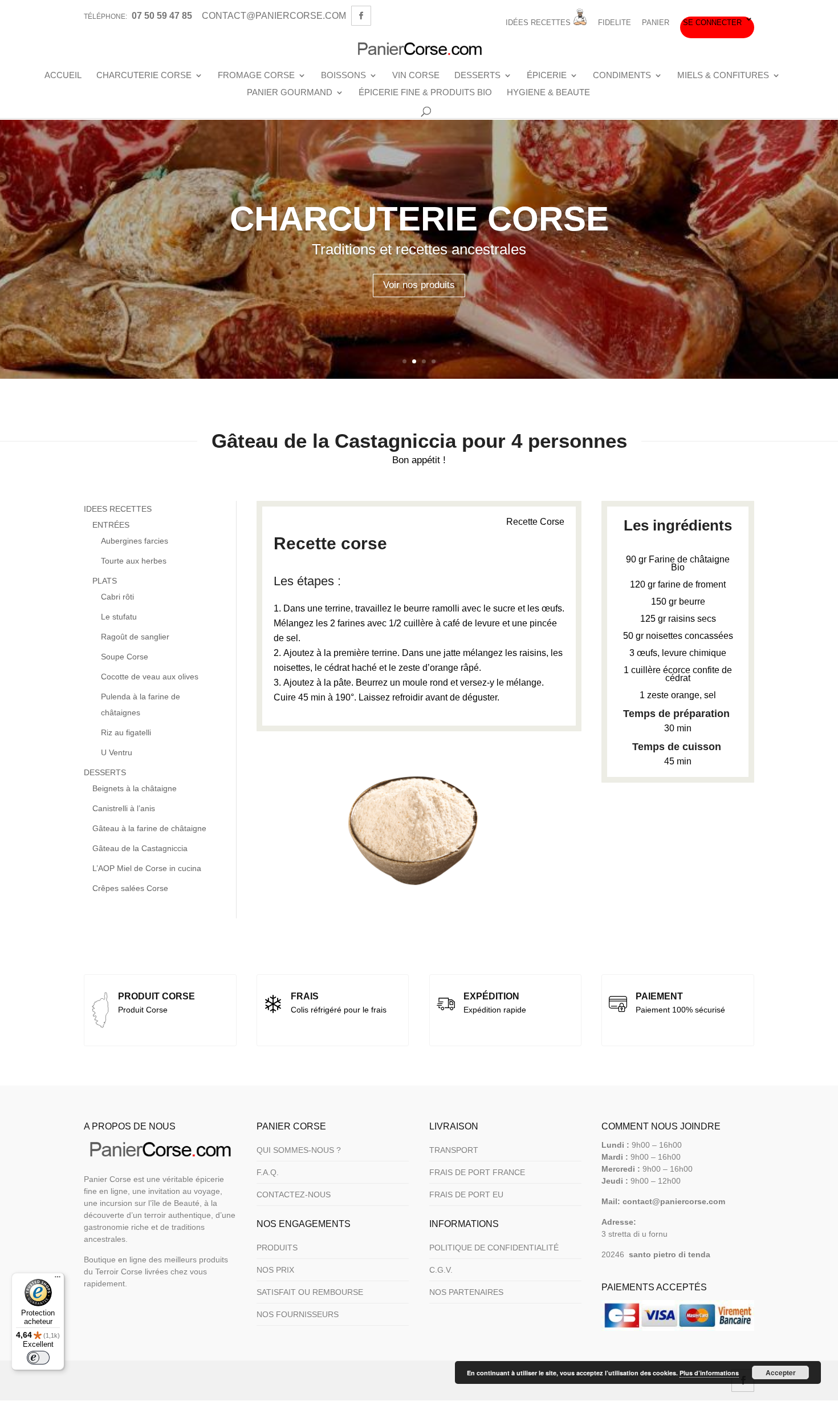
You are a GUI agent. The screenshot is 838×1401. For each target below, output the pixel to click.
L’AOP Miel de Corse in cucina (146, 868)
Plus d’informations (709, 1372)
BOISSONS (343, 75)
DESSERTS (477, 75)
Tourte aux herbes (133, 560)
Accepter (781, 1372)
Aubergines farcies (134, 540)
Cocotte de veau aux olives (149, 676)
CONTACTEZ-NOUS (294, 1194)
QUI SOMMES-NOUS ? (299, 1150)
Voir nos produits (419, 285)
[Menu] (57, 1279)
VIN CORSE (416, 75)
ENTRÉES (110, 524)
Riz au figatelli (126, 732)
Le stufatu (119, 616)
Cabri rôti (117, 596)
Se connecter (712, 23)
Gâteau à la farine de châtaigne (149, 828)
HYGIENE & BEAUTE (548, 92)
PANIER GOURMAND (289, 92)
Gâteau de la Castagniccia (140, 848)
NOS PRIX (275, 1269)
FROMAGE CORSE (256, 75)
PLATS (104, 580)
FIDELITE (614, 23)
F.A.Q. (268, 1172)
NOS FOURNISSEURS (298, 1314)
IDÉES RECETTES (539, 22)
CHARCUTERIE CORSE (144, 75)
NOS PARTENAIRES (466, 1292)
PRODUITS (277, 1247)
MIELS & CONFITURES (723, 75)
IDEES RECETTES (118, 508)
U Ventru (116, 752)
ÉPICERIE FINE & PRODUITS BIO (425, 92)
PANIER (655, 23)
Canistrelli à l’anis (123, 808)
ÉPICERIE (547, 75)
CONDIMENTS (622, 75)
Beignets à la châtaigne (134, 788)
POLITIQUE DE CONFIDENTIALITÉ (494, 1247)
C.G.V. (441, 1269)
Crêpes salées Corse (130, 888)
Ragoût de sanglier (135, 636)
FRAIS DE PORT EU (466, 1194)
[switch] (38, 1357)
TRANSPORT (453, 1150)
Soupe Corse (124, 656)
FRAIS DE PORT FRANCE (477, 1172)
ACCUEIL (63, 75)
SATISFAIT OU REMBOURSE (310, 1292)
